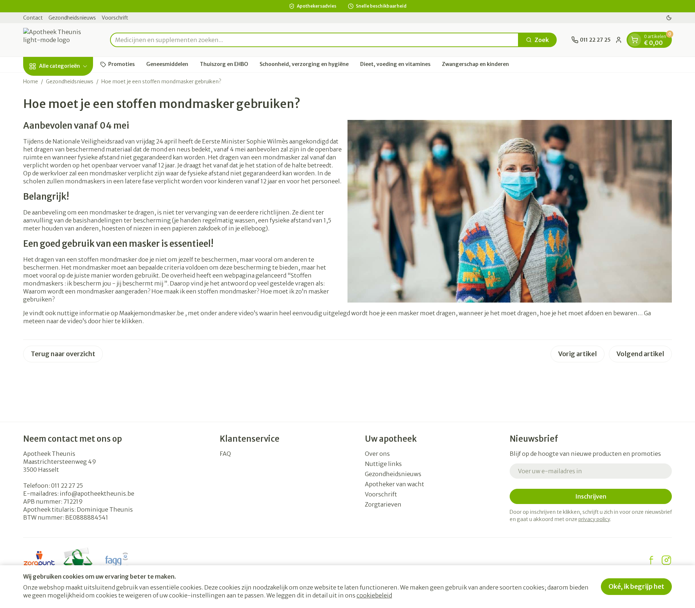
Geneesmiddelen (167, 64)
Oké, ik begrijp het (636, 586)
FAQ (225, 453)
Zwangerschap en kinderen (475, 64)
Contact (33, 17)
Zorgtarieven (383, 504)
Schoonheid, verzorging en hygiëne (304, 64)
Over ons (377, 453)
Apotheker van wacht (394, 484)
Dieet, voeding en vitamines (395, 64)
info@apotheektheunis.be (97, 493)
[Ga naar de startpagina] (59, 40)
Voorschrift (115, 17)
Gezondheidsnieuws (72, 17)
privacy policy (594, 519)
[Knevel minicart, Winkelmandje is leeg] (634, 39)
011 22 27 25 (67, 485)
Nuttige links (383, 463)
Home (30, 81)
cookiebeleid (374, 595)
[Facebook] (651, 560)
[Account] (618, 39)
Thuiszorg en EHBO (224, 64)
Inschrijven (590, 496)
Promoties (121, 64)
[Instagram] (666, 560)
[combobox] (314, 40)
